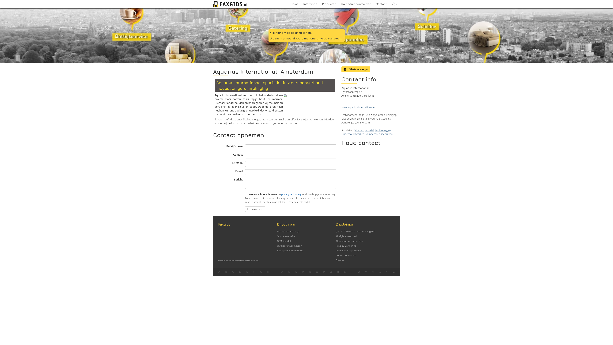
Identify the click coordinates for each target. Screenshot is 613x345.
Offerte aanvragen (358, 69)
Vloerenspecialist (364, 130)
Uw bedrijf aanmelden (289, 245)
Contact (238, 154)
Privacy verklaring (346, 245)
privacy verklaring (291, 194)
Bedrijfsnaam (234, 146)
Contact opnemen (346, 255)
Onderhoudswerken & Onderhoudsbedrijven (367, 134)
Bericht (238, 179)
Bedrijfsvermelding (288, 231)
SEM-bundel (284, 241)
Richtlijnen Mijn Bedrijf (348, 250)
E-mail (239, 171)
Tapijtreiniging (383, 130)
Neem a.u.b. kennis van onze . (290, 198)
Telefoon (237, 163)
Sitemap (340, 260)
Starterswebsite (286, 236)
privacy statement (330, 38)
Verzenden (257, 209)
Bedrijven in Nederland (290, 250)
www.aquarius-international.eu (358, 107)
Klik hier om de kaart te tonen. (291, 32)
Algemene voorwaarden (349, 241)
